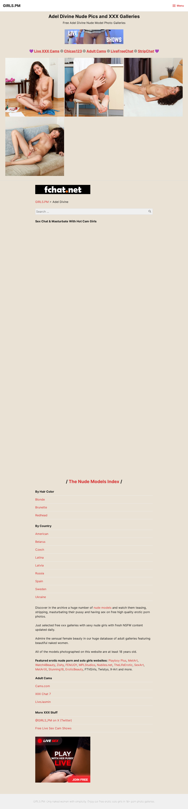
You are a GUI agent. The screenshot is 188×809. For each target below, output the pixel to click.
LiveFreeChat (122, 51)
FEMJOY (71, 665)
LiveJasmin (43, 702)
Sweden (40, 589)
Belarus (40, 541)
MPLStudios (87, 665)
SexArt (139, 665)
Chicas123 (73, 51)
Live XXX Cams (46, 51)
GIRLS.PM (11, 5)
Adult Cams (96, 51)
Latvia (39, 565)
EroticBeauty (74, 669)
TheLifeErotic (123, 665)
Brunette (41, 507)
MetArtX (41, 669)
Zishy (60, 665)
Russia (39, 573)
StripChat (146, 51)
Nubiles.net (104, 665)
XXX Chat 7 (43, 694)
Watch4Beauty (45, 665)
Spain (39, 581)
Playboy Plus (117, 660)
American (41, 534)
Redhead (41, 515)
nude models (102, 607)
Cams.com (42, 686)
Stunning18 (56, 669)
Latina (39, 557)
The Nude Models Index (94, 481)
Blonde (40, 499)
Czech (39, 549)
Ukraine (40, 597)
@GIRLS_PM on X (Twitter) (53, 720)
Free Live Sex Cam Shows (53, 728)
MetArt (133, 660)
